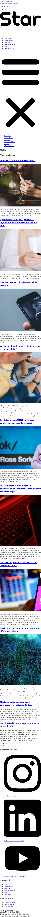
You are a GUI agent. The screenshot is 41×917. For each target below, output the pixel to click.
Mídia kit (6, 46)
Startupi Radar (8, 41)
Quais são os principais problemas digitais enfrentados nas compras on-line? (18, 222)
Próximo (3, 746)
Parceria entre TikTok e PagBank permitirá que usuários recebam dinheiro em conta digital (20, 488)
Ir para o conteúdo (6, 1)
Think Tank (7, 39)
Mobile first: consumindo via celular (17, 160)
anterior (3, 744)
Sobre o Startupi (9, 48)
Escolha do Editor (9, 44)
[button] (20, 92)
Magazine (7, 42)
